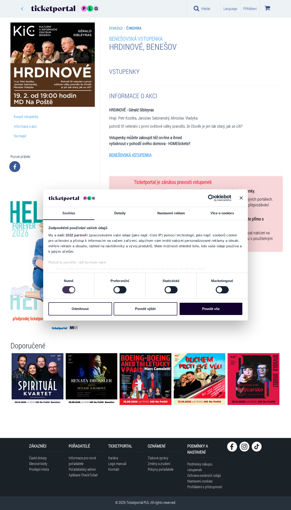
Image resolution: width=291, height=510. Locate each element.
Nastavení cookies (200, 481)
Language (230, 8)
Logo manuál (117, 463)
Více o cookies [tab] (222, 213)
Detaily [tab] (119, 213)
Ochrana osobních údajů (204, 475)
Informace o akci (25, 126)
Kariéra (113, 457)
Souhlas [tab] (68, 213)
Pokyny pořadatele (160, 469)
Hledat (205, 8)
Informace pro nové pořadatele (82, 460)
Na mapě (20, 135)
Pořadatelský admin (82, 469)
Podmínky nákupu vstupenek (199, 467)
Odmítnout (80, 309)
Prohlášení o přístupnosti (204, 486)
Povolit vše (211, 309)
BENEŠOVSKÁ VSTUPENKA (136, 38)
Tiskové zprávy (158, 457)
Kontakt (113, 469)
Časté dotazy (38, 457)
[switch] (119, 289)
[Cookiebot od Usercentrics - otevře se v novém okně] (211, 198)
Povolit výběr (145, 309)
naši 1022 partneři (72, 235)
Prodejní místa (39, 469)
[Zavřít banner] (241, 198)
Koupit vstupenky (26, 116)
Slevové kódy (38, 463)
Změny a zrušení (159, 463)
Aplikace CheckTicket (83, 474)
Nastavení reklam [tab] (171, 213)
